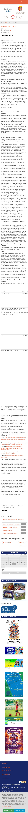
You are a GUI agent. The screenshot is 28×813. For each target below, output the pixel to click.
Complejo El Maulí (7, 530)
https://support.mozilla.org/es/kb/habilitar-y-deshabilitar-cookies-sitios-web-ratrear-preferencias (13, 438)
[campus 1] (14, 740)
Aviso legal (22, 542)
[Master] (14, 664)
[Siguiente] (26, 553)
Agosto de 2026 (14, 552)
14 (17, 560)
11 (6, 560)
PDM (10, 30)
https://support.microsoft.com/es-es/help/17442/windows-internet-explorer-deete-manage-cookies (12, 448)
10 (3, 560)
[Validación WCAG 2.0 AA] (22, 782)
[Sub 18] (14, 651)
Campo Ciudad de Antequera (10, 533)
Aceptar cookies (9, 810)
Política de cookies (6, 774)
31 (3, 566)
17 (3, 562)
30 (24, 564)
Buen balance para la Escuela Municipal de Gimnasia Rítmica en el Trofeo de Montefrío (13, 520)
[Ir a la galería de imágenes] (14, 591)
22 (21, 562)
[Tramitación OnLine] (8, 9)
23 (24, 562)
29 (21, 564)
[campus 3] (14, 684)
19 (10, 562)
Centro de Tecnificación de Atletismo (11, 524)
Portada (5, 22)
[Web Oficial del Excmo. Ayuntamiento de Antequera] (20, 9)
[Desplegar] (26, 2)
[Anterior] (2, 553)
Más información (20, 810)
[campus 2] (14, 712)
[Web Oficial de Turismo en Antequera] (14, 17)
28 (17, 564)
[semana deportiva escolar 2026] (14, 631)
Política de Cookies (6, 806)
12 (10, 560)
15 (21, 560)
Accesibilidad (7, 542)
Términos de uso (6, 767)
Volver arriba (24, 546)
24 (3, 564)
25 (6, 564)
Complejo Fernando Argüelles (10, 527)
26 (10, 564)
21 (17, 562)
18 (6, 562)
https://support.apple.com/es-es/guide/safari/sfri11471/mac (10, 452)
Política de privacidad (7, 770)
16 (24, 560)
